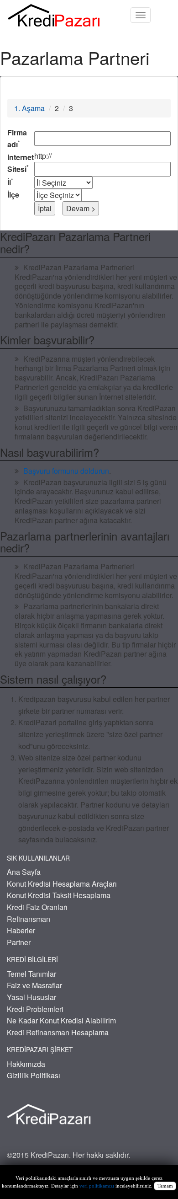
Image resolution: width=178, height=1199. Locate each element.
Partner (19, 942)
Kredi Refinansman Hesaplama (58, 1032)
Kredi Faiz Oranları (37, 907)
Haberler (21, 930)
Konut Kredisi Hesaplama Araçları (62, 883)
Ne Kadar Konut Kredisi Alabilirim (61, 1020)
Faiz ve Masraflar (34, 985)
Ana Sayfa (24, 872)
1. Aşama (29, 108)
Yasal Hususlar (31, 997)
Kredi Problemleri (35, 1009)
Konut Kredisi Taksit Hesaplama (58, 895)
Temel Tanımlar (31, 974)
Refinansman (28, 919)
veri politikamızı (96, 1185)
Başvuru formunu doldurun (66, 471)
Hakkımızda (26, 1064)
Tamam (165, 1185)
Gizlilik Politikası (33, 1075)
